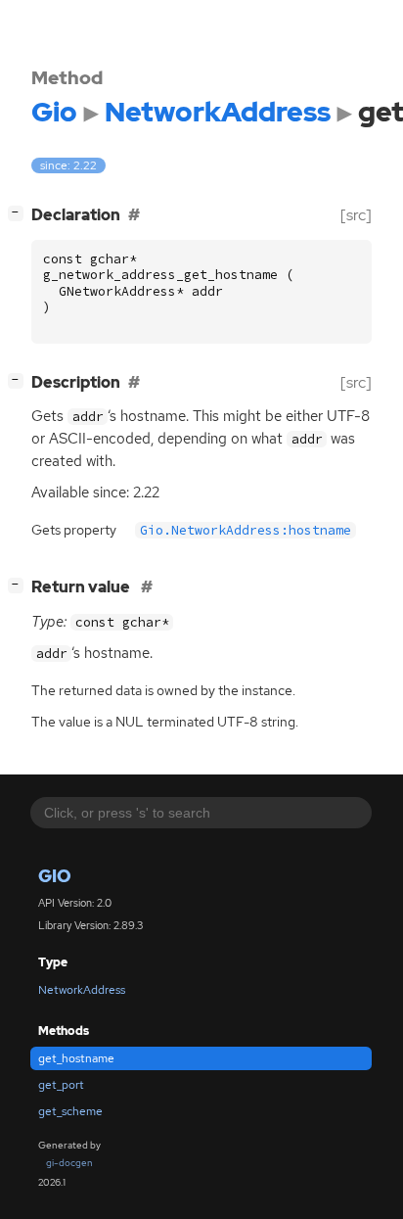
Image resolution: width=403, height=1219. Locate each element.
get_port (61, 1085)
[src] (356, 215)
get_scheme (70, 1111)
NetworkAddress (81, 990)
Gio (54, 876)
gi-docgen (69, 1162)
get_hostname (76, 1058)
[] (19, 212)
